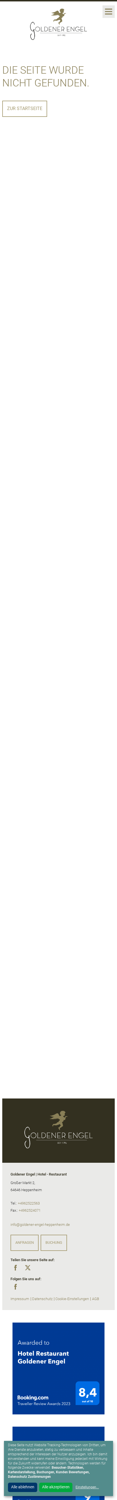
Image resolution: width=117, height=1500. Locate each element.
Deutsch (19, 8)
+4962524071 (30, 1210)
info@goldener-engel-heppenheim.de (40, 1224)
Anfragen (24, 1242)
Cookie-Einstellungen (72, 1299)
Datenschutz (42, 1299)
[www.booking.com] (58, 1369)
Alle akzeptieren (56, 1487)
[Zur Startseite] (58, 23)
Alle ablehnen (22, 1487)
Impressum (20, 1299)
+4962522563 (29, 1203)
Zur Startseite (24, 108)
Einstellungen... (87, 1487)
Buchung (53, 1242)
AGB (95, 1299)
